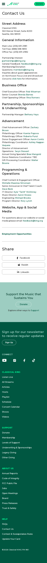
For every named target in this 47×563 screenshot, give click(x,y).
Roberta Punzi (30, 136)
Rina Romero (33, 97)
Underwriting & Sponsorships (17, 447)
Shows (5, 412)
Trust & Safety (9, 508)
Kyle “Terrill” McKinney (25, 192)
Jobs (4, 488)
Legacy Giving (9, 452)
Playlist (5, 397)
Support (35, 310)
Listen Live (7, 377)
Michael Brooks (23, 198)
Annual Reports (10, 473)
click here (17, 79)
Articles (6, 387)
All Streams (8, 382)
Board (5, 498)
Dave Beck (7, 189)
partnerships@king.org (13, 61)
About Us (8, 468)
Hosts (5, 392)
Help (5, 519)
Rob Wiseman (33, 92)
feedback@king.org (31, 64)
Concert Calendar (11, 407)
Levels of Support (11, 442)
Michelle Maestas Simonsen (16, 183)
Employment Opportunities (16, 234)
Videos (5, 417)
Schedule (6, 402)
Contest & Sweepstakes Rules (17, 534)
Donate (39, 4)
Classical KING (11, 372)
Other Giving (8, 457)
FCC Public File (9, 483)
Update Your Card (11, 539)
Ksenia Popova (31, 133)
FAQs (5, 524)
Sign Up (9, 342)
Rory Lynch (26, 201)
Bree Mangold (34, 154)
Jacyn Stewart (21, 151)
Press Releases (10, 503)
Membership (8, 437)
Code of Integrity (10, 478)
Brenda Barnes (25, 94)
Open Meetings (10, 493)
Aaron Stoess (24, 195)
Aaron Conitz (37, 139)
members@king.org (23, 70)
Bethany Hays (31, 114)
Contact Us (8, 529)
